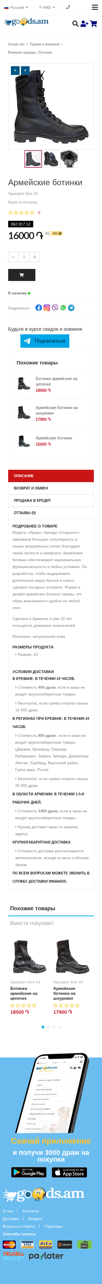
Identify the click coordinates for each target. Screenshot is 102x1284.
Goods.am (16, 44)
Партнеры (54, 1226)
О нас (8, 1211)
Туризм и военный (44, 44)
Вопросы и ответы (19, 1226)
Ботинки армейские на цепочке (56, 381)
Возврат (35, 1219)
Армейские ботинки (54, 438)
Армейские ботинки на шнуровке (57, 410)
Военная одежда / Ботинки (30, 52)
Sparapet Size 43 (25, 982)
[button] (15, 70)
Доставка (11, 1219)
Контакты (31, 1211)
